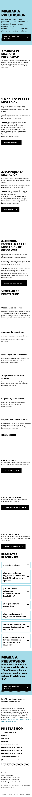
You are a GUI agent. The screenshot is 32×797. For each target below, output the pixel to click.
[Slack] (27, 764)
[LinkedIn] (15, 764)
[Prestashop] (8, 4)
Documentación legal (9, 744)
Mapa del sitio (5, 773)
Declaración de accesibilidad (10, 779)
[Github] (23, 764)
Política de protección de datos (10, 777)
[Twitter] (11, 764)
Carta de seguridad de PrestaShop (11, 782)
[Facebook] (3, 764)
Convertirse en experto (10, 750)
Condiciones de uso (7, 775)
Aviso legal (14, 773)
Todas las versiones (9, 756)
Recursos (28, 794)
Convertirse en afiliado (10, 753)
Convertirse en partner (10, 747)
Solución (4, 794)
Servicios (16, 794)
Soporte (4, 741)
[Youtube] (19, 764)
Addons (10, 794)
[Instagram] (7, 764)
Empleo (4, 735)
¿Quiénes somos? (7, 732)
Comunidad (22, 794)
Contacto (5, 738)
